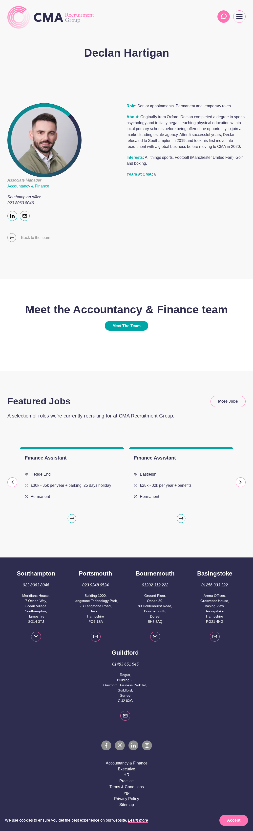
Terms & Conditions (126, 787)
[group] (72, 488)
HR (126, 775)
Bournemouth (155, 573)
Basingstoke (214, 573)
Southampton (36, 573)
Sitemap (126, 805)
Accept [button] (233, 820)
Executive (126, 769)
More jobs (228, 401)
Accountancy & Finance (127, 763)
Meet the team (126, 326)
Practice (126, 781)
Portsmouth (95, 573)
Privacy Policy (126, 799)
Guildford (125, 652)
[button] (12, 482)
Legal (126, 793)
